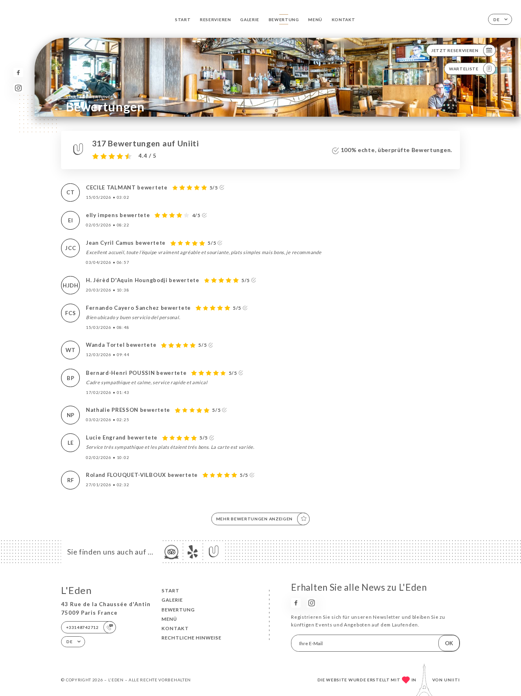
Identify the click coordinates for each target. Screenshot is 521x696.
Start (183, 19)
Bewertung (284, 19)
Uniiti (452, 679)
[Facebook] (18, 72)
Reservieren (215, 19)
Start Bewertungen (91, 96)
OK (449, 643)
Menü (315, 19)
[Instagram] (18, 88)
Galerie (249, 19)
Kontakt (343, 19)
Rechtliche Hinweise (191, 637)
